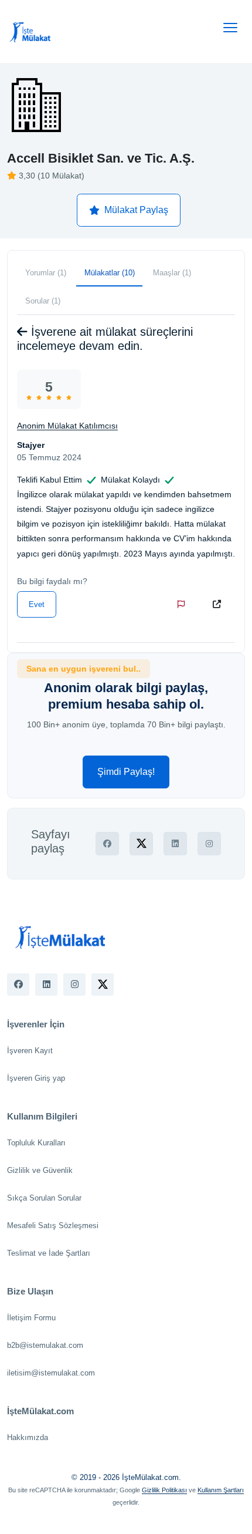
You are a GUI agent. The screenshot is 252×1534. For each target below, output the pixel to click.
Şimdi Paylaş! (126, 772)
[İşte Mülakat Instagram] (74, 984)
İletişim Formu (31, 1317)
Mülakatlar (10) (109, 272)
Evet (37, 604)
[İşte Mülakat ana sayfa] (30, 31)
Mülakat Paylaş (136, 210)
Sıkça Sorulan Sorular (44, 1198)
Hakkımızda (27, 1437)
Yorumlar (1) (45, 272)
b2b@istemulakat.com (45, 1345)
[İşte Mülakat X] (102, 984)
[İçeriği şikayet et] (183, 604)
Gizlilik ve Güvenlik (40, 1170)
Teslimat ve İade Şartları (48, 1253)
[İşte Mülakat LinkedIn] (46, 984)
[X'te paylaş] (141, 843)
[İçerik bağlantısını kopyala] (219, 604)
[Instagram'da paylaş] (209, 843)
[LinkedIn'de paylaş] (175, 843)
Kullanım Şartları (220, 1489)
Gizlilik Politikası (164, 1489)
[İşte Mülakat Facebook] (18, 984)
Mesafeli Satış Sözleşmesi (52, 1225)
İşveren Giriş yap (36, 1078)
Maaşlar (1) (172, 272)
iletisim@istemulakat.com (51, 1372)
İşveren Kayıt (30, 1050)
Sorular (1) (42, 300)
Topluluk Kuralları (36, 1142)
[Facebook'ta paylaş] (107, 843)
